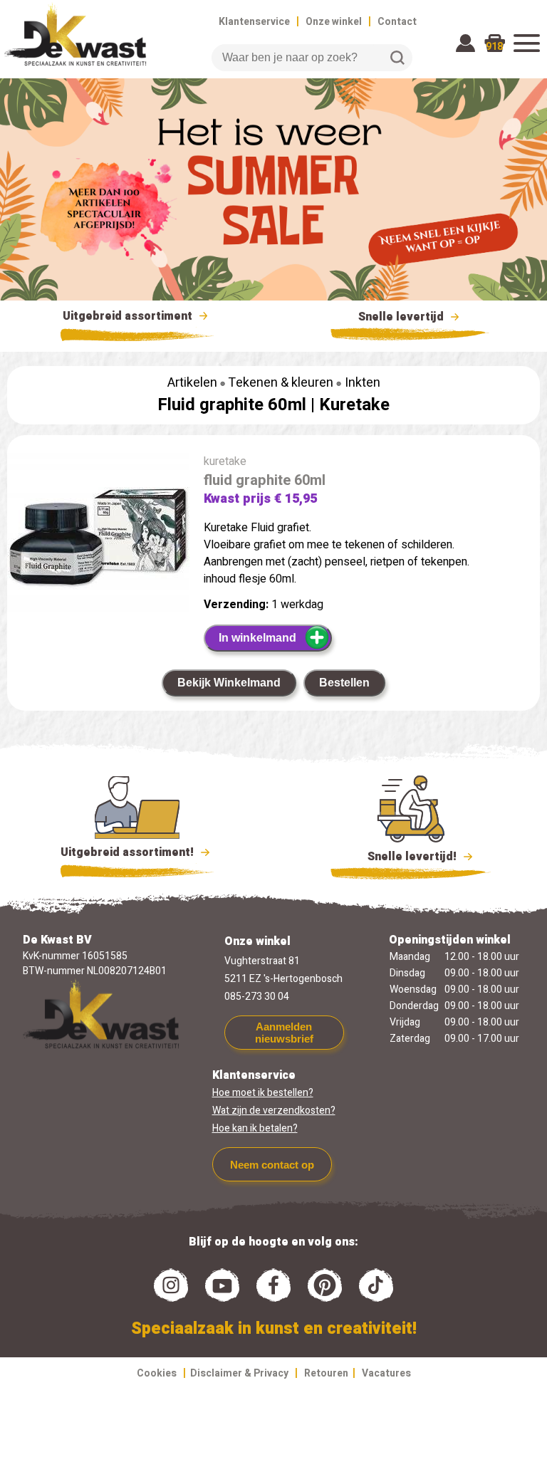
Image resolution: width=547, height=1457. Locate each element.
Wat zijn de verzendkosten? (273, 1110)
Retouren (326, 1373)
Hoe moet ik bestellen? (262, 1092)
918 (494, 46)
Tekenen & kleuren (280, 382)
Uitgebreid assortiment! (129, 852)
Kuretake (354, 404)
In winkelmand (257, 638)
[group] (98, 535)
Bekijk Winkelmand (229, 683)
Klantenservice (254, 21)
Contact (397, 21)
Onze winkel (334, 21)
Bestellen (344, 683)
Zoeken (397, 57)
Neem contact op (272, 1165)
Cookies (157, 1373)
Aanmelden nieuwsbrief (284, 1032)
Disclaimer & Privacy (239, 1373)
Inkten (362, 382)
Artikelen (192, 382)
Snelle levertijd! (402, 856)
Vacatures (386, 1373)
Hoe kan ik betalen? (255, 1128)
